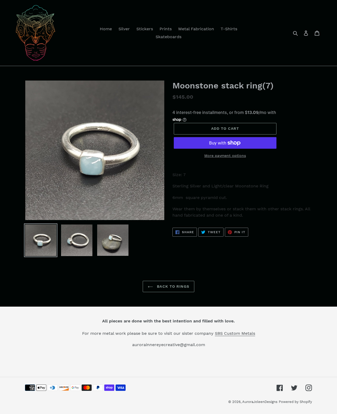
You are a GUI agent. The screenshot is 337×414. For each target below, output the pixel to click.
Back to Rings (172, 286)
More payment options (225, 155)
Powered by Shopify (295, 402)
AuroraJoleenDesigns (259, 402)
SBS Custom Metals (235, 333)
